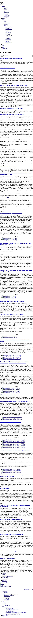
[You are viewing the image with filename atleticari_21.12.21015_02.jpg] (9, 238)
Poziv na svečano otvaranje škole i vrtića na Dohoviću (11, 108)
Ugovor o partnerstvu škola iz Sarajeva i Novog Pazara (11, 534)
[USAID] (1, 583)
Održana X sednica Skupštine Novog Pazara (9, 551)
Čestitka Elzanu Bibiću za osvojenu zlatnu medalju (11, 58)
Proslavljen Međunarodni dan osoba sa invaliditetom (11, 519)
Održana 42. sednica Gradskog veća (7, 167)
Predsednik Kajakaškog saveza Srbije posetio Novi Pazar (12, 301)
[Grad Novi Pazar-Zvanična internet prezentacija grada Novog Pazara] (1, 4)
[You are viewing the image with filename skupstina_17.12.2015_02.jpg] (9, 336)
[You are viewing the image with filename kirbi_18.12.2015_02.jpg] (9, 296)
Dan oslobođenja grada (5, 488)
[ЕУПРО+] (2, 584)
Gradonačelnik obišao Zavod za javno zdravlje (10, 197)
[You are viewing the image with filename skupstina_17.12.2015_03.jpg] (9, 337)
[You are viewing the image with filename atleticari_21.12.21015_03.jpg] (9, 239)
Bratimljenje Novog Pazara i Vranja (7, 558)
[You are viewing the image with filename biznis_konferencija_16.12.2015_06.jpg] (11, 391)
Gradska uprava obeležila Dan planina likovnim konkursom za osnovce (15, 401)
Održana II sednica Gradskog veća (7, 68)
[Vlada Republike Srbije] (3, 582)
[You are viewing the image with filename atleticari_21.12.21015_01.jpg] (9, 237)
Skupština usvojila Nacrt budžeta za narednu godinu (11, 314)
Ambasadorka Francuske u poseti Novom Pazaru (10, 422)
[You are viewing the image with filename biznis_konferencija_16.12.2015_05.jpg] (11, 390)
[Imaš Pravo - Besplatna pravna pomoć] (5, 586)
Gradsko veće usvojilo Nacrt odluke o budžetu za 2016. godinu (13, 85)
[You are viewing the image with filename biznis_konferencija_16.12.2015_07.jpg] (11, 392)
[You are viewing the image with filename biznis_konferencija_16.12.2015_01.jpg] (11, 387)
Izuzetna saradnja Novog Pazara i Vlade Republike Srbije (12, 114)
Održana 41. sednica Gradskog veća (7, 394)
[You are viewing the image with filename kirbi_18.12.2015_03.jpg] (9, 297)
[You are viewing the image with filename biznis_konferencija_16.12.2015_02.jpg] (11, 388)
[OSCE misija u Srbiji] (1, 585)
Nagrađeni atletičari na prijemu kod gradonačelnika (11, 213)
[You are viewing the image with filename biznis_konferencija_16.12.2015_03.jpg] (11, 389)
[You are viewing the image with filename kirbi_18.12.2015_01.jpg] (9, 295)
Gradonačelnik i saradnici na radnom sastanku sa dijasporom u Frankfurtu (16, 450)
